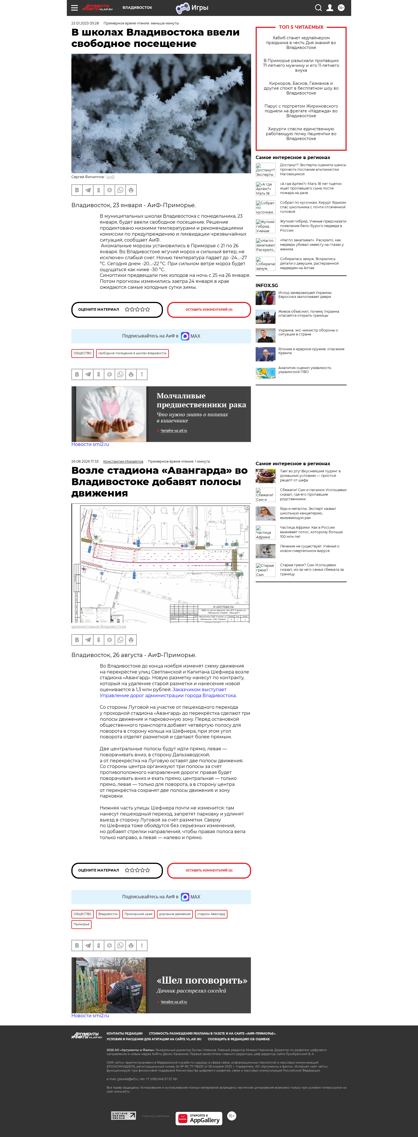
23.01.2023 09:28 (85, 23)
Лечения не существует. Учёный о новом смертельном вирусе (310, 548)
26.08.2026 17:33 (85, 461)
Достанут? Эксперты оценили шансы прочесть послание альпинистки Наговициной (313, 169)
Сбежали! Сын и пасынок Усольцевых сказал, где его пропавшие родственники (313, 494)
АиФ (111, 177)
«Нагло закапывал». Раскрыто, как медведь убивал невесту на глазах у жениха (312, 244)
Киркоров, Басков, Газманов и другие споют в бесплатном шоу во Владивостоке (301, 88)
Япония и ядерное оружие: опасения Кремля (311, 351)
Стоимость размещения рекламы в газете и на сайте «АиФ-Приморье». (212, 1033)
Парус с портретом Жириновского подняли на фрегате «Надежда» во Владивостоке (301, 111)
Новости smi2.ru (90, 444)
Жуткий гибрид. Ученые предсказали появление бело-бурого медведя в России (313, 225)
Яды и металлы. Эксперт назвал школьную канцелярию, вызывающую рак (308, 513)
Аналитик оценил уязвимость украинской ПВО (304, 370)
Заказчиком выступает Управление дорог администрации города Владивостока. (168, 692)
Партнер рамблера (155, 1116)
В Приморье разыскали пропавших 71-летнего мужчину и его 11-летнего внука (301, 65)
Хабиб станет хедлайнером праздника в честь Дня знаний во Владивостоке (301, 43)
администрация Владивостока (98, 626)
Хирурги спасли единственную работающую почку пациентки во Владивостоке (301, 134)
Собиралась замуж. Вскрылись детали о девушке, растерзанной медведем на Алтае (309, 263)
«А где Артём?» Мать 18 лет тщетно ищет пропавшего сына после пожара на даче (311, 188)
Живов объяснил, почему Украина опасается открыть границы (308, 314)
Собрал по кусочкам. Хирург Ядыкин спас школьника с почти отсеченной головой (313, 207)
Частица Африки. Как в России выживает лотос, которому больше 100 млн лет (311, 532)
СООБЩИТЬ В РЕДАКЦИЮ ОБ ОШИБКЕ (239, 1039)
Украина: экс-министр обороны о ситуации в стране (308, 332)
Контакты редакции (124, 1033)
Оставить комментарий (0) (209, 310)
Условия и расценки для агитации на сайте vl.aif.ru (154, 1039)
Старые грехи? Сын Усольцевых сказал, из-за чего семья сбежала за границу (312, 569)
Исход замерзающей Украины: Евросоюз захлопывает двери (305, 295)
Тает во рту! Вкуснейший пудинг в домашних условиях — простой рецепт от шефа (310, 475)
